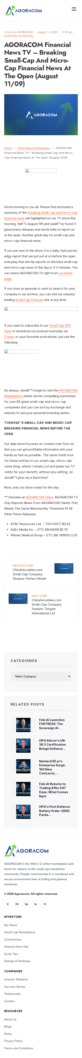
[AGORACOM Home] (26, 851)
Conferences (12, 939)
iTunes (9, 337)
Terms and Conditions (18, 1048)
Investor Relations (16, 979)
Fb (17, 904)
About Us (10, 1019)
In (35, 904)
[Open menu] (74, 8)
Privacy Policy (13, 1041)
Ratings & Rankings (17, 961)
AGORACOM (25, 32)
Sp (26, 904)
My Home (10, 925)
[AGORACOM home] (23, 10)
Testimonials (12, 993)
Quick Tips (11, 954)
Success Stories (14, 986)
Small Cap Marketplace (19, 932)
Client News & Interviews (18, 36)
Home (8, 148)
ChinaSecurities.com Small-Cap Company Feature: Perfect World (29, 572)
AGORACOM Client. (40, 497)
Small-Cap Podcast (29, 300)
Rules (8, 1033)
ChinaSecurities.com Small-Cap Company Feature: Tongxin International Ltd (46, 604)
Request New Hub (16, 946)
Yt (45, 904)
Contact (9, 1001)
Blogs (8, 1026)
